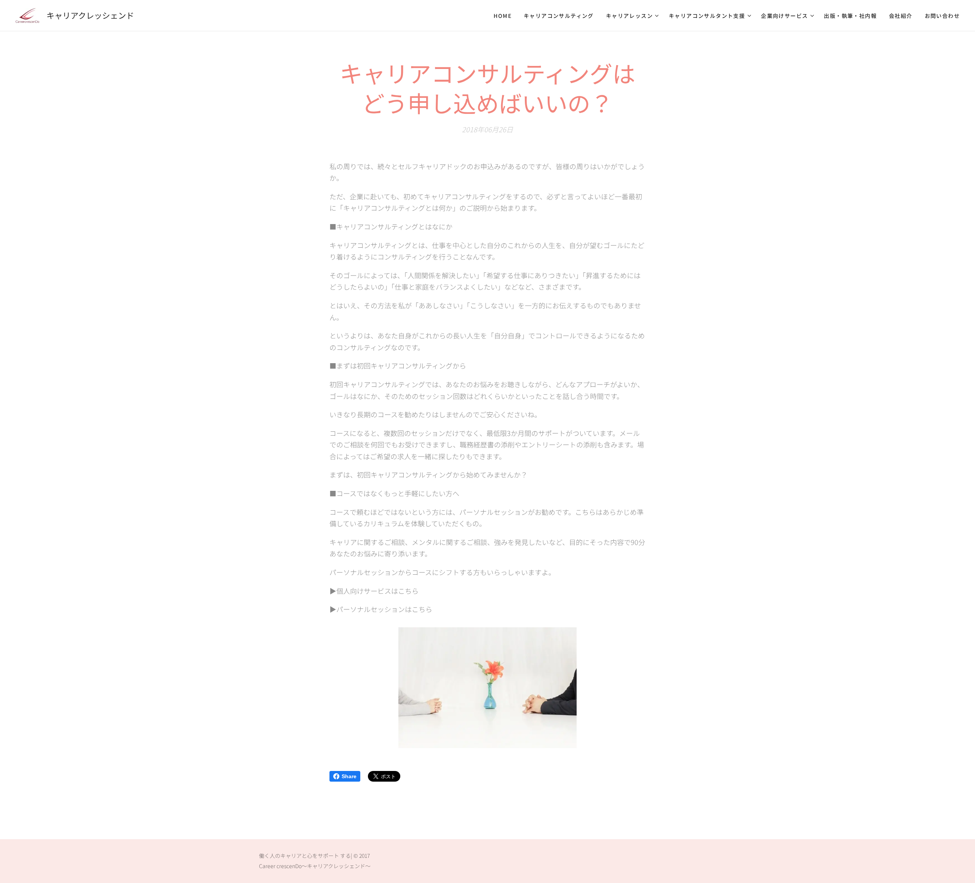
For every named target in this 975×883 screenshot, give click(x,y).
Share (349, 776)
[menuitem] (505, 15)
